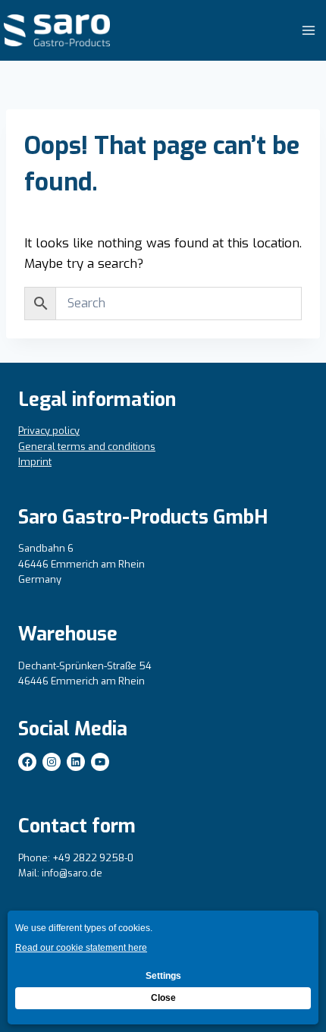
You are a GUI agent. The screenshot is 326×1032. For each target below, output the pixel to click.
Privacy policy (49, 430)
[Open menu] (308, 30)
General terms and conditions (86, 446)
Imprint (35, 461)
